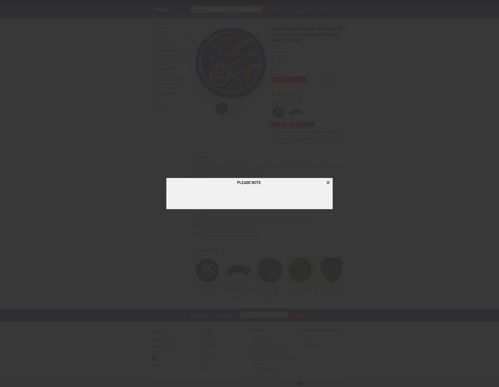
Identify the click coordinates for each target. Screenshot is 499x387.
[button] (328, 182)
